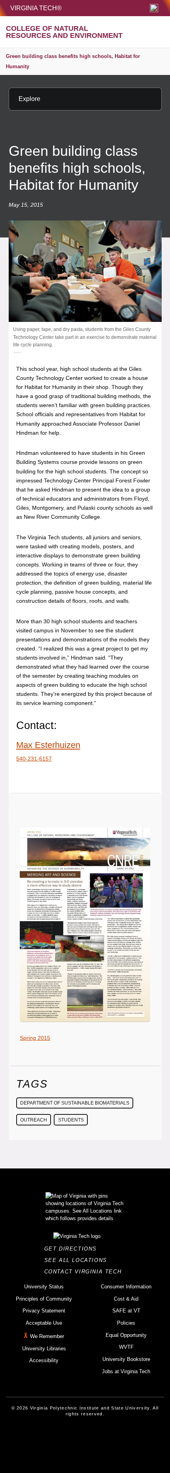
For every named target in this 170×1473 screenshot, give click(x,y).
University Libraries (44, 1348)
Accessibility (44, 1360)
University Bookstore (126, 1359)
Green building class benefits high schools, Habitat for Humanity (73, 61)
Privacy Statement (44, 1311)
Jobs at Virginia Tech (126, 1371)
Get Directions (73, 1249)
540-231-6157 (34, 758)
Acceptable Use (44, 1323)
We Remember (47, 1336)
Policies (126, 1323)
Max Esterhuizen (48, 745)
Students (71, 1120)
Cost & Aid (126, 1299)
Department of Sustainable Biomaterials (74, 1103)
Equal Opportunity (126, 1335)
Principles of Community (44, 1299)
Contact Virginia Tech (85, 1272)
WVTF (126, 1347)
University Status (44, 1287)
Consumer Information (126, 1287)
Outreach (33, 1120)
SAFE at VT (126, 1311)
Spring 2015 (35, 1038)
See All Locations (77, 1260)
